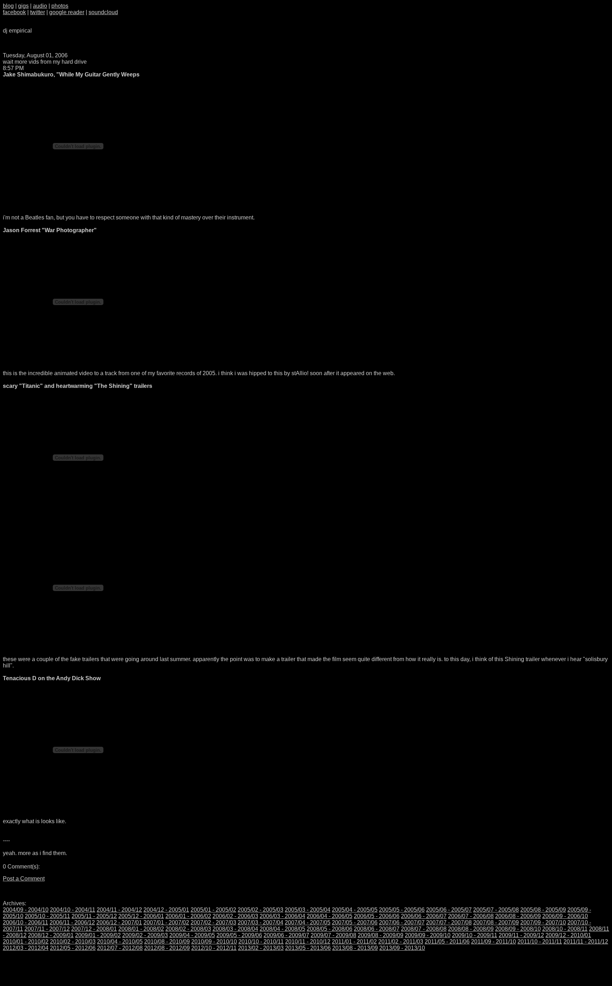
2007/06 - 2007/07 (402, 922)
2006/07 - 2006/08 (471, 916)
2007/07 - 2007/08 (449, 922)
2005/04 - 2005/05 (355, 910)
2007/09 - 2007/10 (543, 922)
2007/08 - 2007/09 (496, 922)
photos (59, 6)
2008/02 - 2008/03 (188, 929)
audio (40, 6)
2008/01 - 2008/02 (141, 929)
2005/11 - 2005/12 (94, 916)
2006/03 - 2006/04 (282, 916)
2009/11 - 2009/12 (521, 935)
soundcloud (103, 12)
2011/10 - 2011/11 (539, 942)
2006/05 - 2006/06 (377, 916)
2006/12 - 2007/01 (119, 922)
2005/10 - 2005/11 (47, 916)
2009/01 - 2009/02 (98, 935)
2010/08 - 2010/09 (167, 942)
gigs (23, 6)
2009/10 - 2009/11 (474, 935)
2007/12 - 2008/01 (94, 929)
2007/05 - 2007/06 (355, 922)
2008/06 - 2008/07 (377, 929)
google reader (66, 12)
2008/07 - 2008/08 (424, 929)
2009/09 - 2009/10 (427, 935)
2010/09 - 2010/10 (214, 942)
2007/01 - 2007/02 (166, 922)
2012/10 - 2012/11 (214, 948)
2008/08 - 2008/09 (471, 929)
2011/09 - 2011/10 (493, 942)
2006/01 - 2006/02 (188, 916)
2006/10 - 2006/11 (25, 922)
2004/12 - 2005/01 (166, 910)
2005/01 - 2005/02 (213, 910)
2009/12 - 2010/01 (568, 935)
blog (8, 6)
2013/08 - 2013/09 (355, 948)
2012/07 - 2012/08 (120, 948)
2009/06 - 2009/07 (286, 935)
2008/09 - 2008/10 (518, 929)
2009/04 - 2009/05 (192, 935)
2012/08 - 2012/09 (167, 948)
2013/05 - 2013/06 (308, 948)
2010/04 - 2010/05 (120, 942)
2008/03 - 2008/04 (235, 929)
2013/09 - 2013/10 (402, 948)
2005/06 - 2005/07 (449, 910)
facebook (14, 12)
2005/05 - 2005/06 (402, 910)
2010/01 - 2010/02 (26, 942)
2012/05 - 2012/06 (73, 948)
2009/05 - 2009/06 (239, 935)
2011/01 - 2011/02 (354, 942)
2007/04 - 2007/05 (307, 922)
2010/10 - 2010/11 (261, 942)
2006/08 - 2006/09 (518, 916)
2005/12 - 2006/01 (141, 916)
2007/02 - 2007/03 (213, 922)
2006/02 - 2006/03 (235, 916)
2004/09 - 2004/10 (26, 910)
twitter (37, 12)
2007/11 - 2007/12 (47, 929)
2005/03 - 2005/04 (307, 910)
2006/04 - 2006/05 (329, 916)
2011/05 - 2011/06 (447, 942)
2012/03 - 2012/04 (26, 948)
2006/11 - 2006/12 (72, 922)
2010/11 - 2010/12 (307, 942)
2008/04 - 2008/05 (282, 929)
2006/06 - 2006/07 (424, 916)
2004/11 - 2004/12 (119, 910)
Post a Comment (24, 879)
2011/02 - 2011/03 (400, 942)
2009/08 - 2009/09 (380, 935)
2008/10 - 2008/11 (565, 929)
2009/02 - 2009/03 (145, 935)
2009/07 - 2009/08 (333, 935)
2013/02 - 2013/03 (261, 948)
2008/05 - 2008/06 (329, 929)
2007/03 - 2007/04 (260, 922)
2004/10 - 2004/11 (72, 910)
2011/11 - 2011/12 (585, 942)
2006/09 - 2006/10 (565, 916)
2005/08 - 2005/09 (543, 910)
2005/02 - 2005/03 (260, 910)
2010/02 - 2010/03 (73, 942)
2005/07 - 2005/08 (496, 910)
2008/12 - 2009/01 (51, 935)
